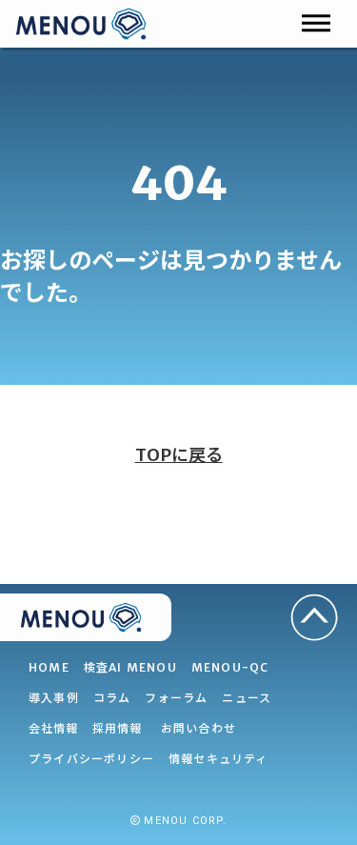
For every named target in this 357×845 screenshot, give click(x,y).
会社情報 (53, 728)
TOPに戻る (179, 455)
